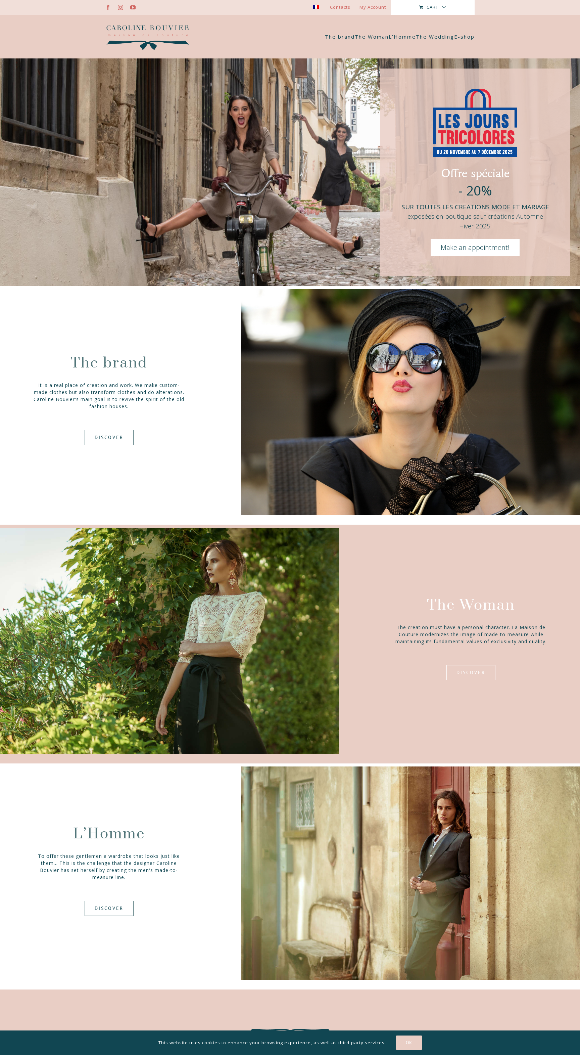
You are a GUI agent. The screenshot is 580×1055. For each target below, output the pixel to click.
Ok (409, 1043)
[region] (290, 172)
